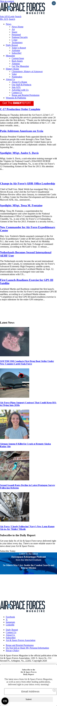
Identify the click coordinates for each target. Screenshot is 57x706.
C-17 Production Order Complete (20, 109)
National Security (20, 37)
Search (18, 16)
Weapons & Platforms (16, 98)
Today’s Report (19, 48)
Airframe (16, 50)
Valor (14, 74)
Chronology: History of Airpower (27, 71)
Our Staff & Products (21, 84)
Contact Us (17, 92)
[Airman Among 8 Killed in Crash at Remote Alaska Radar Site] (14, 438)
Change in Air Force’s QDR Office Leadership (27, 183)
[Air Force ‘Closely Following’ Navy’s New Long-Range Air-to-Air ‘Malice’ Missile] (14, 521)
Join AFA (4, 16)
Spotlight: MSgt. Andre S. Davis (19, 152)
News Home (17, 26)
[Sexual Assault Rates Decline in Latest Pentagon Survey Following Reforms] (14, 479)
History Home (12, 69)
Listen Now (28, 573)
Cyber (14, 40)
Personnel (16, 34)
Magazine (10, 55)
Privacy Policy (12, 650)
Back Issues (17, 61)
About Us (10, 79)
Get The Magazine (20, 66)
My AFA (4, 19)
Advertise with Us (20, 90)
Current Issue (18, 58)
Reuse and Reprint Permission (25, 95)
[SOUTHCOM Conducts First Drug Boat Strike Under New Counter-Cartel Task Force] (14, 355)
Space (14, 32)
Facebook (10, 617)
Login (11, 16)
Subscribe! (16, 53)
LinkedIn (10, 625)
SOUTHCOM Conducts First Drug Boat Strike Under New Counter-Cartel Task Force (27, 362)
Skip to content (7, 1)
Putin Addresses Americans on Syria (21, 131)
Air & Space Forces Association (20, 640)
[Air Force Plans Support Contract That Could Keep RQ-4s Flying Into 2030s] (14, 397)
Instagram (10, 622)
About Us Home (19, 82)
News (8, 24)
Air (13, 29)
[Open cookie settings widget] (4, 701)
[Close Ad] (54, 689)
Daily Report (12, 45)
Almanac (16, 63)
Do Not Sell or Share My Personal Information (27, 648)
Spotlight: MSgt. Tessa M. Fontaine (21, 205)
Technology (17, 42)
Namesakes (17, 76)
